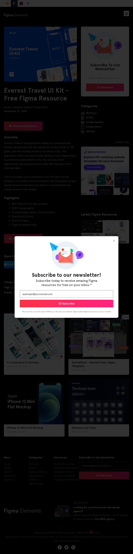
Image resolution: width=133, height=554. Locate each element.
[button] (114, 240)
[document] (66, 277)
